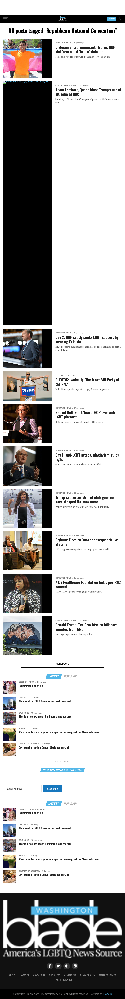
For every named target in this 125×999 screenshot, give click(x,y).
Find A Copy (54, 975)
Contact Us (39, 975)
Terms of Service (107, 975)
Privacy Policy (87, 975)
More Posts (62, 664)
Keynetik (107, 994)
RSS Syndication (64, 979)
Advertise (24, 975)
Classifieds (70, 975)
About (12, 975)
